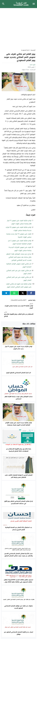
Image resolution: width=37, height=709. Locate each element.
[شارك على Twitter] (22, 293)
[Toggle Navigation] (34, 4)
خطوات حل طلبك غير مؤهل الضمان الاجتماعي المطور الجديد (18, 607)
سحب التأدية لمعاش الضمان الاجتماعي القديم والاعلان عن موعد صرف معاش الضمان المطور (18, 554)
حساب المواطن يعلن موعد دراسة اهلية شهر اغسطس (19, 397)
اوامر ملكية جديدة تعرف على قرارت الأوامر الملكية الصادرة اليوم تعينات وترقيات (18, 423)
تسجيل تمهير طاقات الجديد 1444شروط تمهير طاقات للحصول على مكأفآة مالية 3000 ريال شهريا (18, 581)
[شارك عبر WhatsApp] (14, 293)
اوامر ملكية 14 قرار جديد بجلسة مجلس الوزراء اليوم (19, 306)
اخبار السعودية (25, 50)
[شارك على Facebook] (31, 293)
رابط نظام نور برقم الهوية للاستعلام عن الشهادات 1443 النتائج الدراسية (18, 450)
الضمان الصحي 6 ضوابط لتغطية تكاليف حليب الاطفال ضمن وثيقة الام (18, 476)
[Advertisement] (18, 27)
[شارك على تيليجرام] (5, 293)
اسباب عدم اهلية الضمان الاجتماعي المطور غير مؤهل (18, 633)
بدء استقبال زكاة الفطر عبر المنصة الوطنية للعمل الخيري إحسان (18, 528)
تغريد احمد (32, 64)
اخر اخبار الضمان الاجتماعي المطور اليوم (18, 372)
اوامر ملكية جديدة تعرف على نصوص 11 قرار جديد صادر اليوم (18, 347)
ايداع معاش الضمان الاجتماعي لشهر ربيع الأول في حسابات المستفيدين (18, 502)
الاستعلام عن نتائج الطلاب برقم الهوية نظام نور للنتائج (18, 314)
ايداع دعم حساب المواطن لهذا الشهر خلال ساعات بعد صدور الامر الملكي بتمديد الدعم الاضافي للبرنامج (18, 257)
